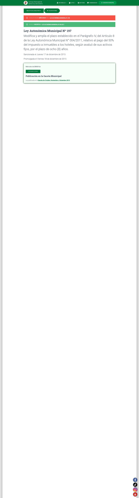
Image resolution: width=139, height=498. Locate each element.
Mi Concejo (61, 3)
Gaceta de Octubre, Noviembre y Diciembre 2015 (54, 80)
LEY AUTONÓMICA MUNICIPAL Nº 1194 (60, 18)
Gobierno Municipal (107, 3)
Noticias (81, 3)
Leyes (71, 3)
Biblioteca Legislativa (33, 10)
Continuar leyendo (33, 71)
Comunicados (92, 3)
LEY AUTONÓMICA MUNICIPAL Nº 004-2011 (53, 24)
